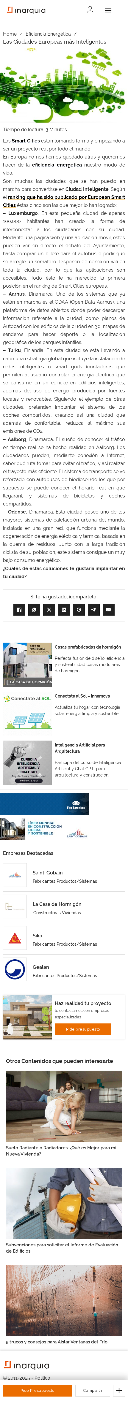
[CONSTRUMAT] (44, 804)
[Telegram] (94, 610)
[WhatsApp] (34, 610)
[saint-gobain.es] (44, 829)
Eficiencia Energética (48, 34)
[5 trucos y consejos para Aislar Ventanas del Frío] (64, 1300)
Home (10, 34)
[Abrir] (107, 10)
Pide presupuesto (83, 1029)
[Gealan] (15, 969)
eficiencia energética (57, 165)
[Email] (109, 610)
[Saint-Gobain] (15, 875)
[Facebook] (19, 610)
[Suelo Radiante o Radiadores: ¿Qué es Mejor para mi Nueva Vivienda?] (64, 1106)
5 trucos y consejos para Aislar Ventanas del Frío (56, 1342)
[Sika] (15, 938)
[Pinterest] (79, 610)
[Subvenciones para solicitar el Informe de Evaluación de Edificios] (64, 1203)
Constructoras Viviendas (57, 912)
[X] (49, 610)
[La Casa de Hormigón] (15, 906)
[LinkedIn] (64, 610)
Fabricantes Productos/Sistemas (65, 881)
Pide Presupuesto (38, 1390)
